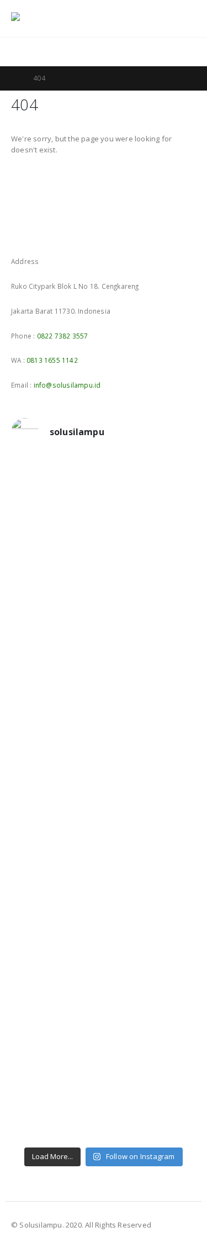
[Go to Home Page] (14, 78)
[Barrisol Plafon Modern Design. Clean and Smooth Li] (103, 608)
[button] (162, 19)
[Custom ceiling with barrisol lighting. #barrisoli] (103, 845)
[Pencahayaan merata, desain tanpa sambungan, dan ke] (103, 944)
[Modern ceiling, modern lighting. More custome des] (103, 806)
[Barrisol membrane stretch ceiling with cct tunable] (103, 558)
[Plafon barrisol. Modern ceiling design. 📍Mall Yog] (103, 652)
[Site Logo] (41, 18)
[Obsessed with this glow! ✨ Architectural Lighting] (103, 1121)
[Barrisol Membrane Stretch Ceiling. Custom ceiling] (103, 514)
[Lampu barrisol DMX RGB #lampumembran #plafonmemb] (103, 729)
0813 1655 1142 (52, 360)
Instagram (41, 232)
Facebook (20, 232)
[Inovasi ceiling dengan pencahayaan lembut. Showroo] (103, 768)
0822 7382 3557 (62, 335)
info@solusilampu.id (67, 384)
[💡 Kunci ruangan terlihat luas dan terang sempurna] (103, 890)
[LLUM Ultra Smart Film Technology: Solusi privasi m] (103, 1077)
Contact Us (174, 51)
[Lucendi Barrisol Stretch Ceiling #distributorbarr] (103, 1033)
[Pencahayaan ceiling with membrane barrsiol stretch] (103, 475)
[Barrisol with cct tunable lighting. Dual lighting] (103, 690)
